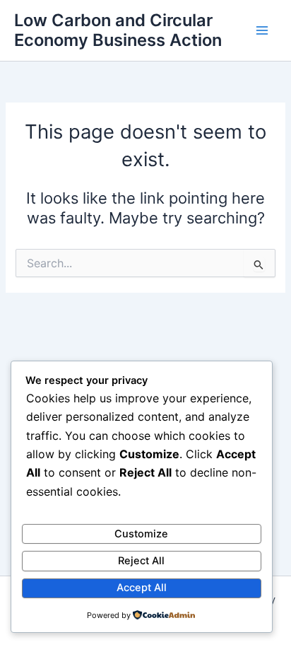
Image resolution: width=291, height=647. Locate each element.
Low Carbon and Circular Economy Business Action (118, 30)
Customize (141, 533)
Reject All (141, 560)
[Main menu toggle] (262, 30)
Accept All (142, 587)
